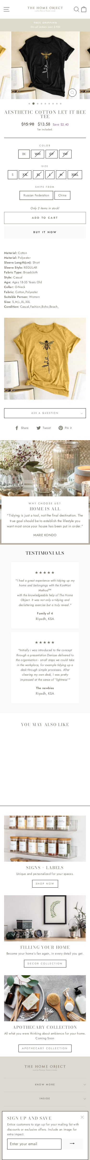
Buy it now (45, 232)
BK (24, 154)
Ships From (45, 187)
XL (38, 174)
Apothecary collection (45, 1048)
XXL (25, 174)
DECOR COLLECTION (45, 963)
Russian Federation (36, 195)
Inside (45, 1098)
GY (51, 154)
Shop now (45, 883)
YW (65, 154)
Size (45, 166)
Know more (45, 1084)
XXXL (75, 174)
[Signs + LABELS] (45, 839)
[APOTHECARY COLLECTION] (45, 998)
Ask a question (45, 413)
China (62, 195)
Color (44, 145)
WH (37, 154)
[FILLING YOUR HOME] (45, 918)
